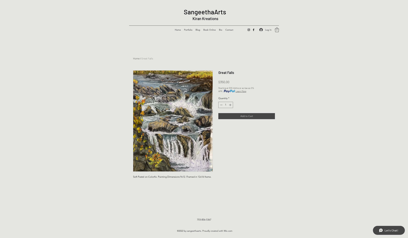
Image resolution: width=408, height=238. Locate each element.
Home (136, 58)
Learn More (241, 91)
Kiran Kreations (205, 18)
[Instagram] (248, 29)
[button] (277, 29)
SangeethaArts (205, 12)
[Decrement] (221, 105)
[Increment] (230, 105)
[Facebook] (253, 29)
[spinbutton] (225, 105)
